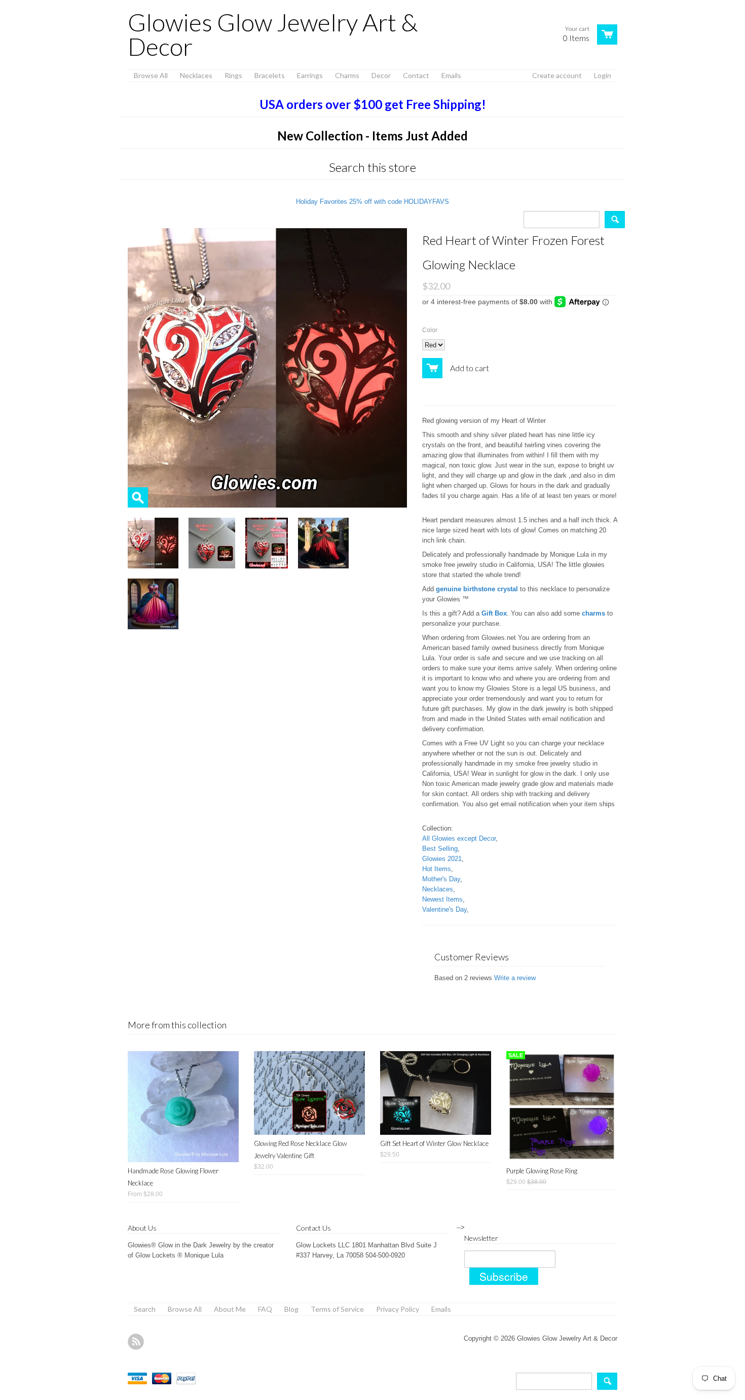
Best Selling (440, 848)
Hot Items (436, 869)
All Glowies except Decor (459, 838)
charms (593, 613)
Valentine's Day (444, 909)
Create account (557, 75)
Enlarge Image (138, 497)
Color (429, 330)
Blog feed (136, 1342)
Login (602, 75)
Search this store (372, 167)
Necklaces (437, 889)
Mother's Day (441, 879)
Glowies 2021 (442, 859)
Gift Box (494, 613)
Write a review (515, 978)
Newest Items (442, 899)
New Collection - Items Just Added (372, 135)
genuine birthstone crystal (477, 589)
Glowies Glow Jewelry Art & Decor (273, 34)
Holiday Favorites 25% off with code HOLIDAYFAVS (372, 201)
